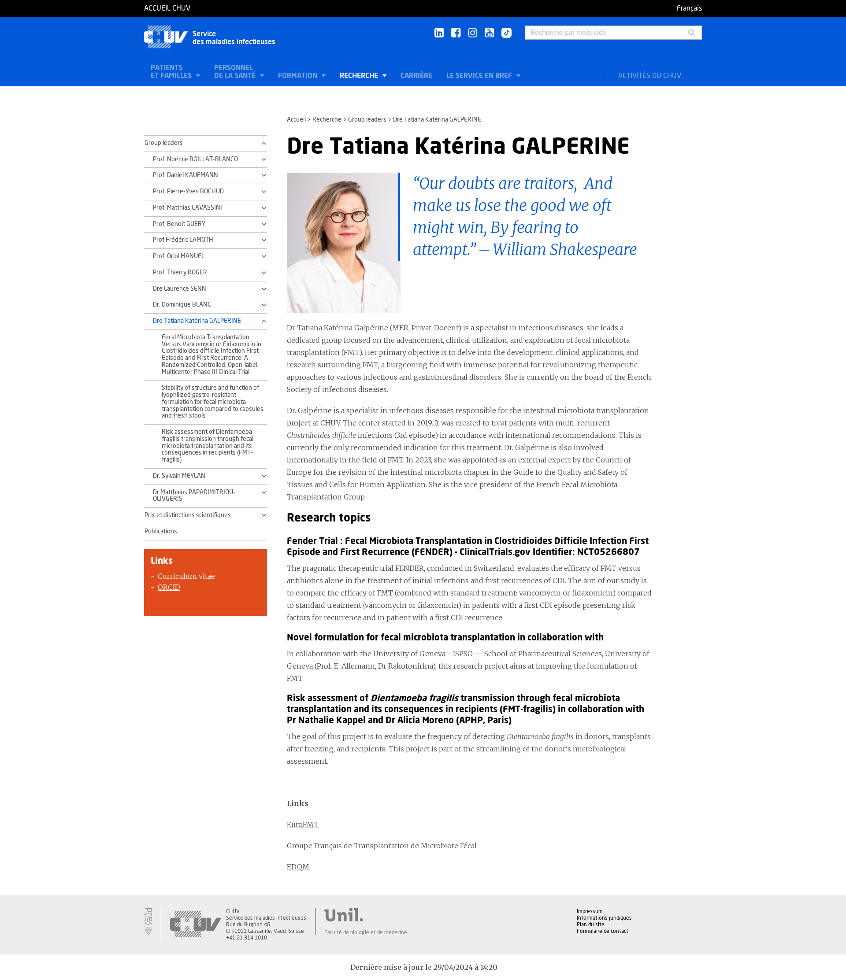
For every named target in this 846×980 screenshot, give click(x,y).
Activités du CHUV (649, 75)
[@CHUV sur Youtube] (489, 33)
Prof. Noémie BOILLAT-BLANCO (195, 159)
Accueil (296, 120)
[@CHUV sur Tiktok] (504, 33)
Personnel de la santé (235, 71)
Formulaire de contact (602, 931)
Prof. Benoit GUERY (179, 224)
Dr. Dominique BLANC (182, 305)
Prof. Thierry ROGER (180, 273)
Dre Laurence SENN (179, 289)
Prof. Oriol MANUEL (178, 256)
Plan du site (591, 924)
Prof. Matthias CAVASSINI (187, 208)
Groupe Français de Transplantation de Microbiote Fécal (382, 845)
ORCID (169, 587)
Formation (298, 75)
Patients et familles (172, 71)
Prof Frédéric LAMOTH (183, 240)
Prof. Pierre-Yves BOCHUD (188, 192)
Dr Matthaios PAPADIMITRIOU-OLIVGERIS (194, 496)
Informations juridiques (604, 918)
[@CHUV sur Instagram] (472, 33)
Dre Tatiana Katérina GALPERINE (197, 321)
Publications (161, 532)
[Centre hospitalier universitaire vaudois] (195, 924)
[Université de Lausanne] (365, 914)
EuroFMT (303, 824)
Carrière (416, 75)
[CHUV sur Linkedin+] (439, 33)
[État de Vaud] (148, 921)
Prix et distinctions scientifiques (188, 515)
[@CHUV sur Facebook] (455, 33)
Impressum (590, 911)
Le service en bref (480, 75)
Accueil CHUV (167, 8)
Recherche (360, 75)
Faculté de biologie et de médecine (365, 932)
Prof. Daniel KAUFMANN (185, 175)
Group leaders (367, 120)
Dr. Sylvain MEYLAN (179, 476)
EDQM (299, 866)
